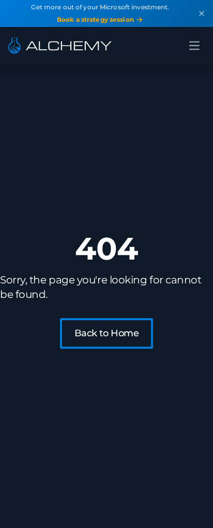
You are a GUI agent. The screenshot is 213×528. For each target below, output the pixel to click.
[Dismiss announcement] (201, 13)
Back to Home (106, 333)
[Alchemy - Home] (60, 45)
